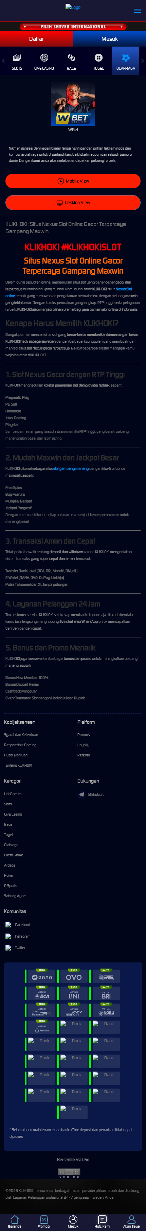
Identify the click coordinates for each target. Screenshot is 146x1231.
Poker (8, 875)
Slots (17, 68)
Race (71, 68)
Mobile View (77, 181)
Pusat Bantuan (16, 755)
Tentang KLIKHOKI (18, 765)
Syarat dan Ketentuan (21, 734)
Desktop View (77, 202)
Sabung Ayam (15, 895)
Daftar (36, 38)
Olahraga (125, 68)
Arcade (9, 865)
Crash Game (13, 855)
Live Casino (44, 68)
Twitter (20, 947)
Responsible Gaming (20, 744)
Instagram (23, 936)
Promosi (83, 734)
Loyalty (83, 744)
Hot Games (12, 793)
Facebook (23, 924)
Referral (83, 755)
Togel (98, 68)
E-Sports (10, 885)
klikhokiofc (96, 794)
